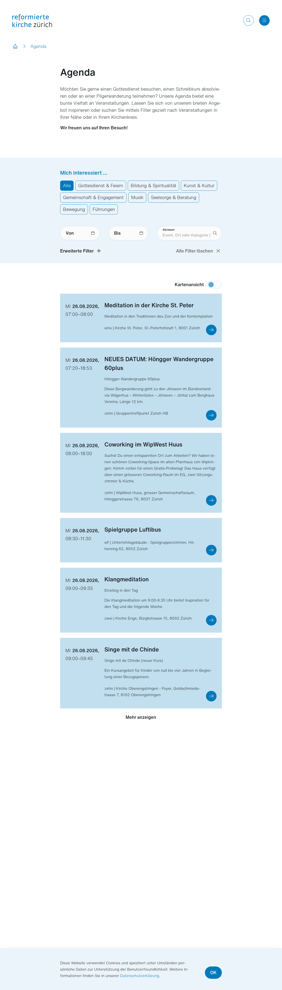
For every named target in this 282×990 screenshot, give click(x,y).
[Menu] (264, 20)
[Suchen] (248, 20)
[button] (211, 330)
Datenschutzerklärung (139, 975)
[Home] (15, 46)
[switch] (214, 284)
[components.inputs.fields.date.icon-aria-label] (93, 233)
